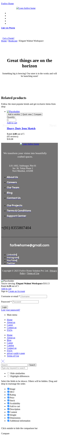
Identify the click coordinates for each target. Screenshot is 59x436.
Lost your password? (10, 310)
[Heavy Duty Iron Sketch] (13, 111)
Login (4, 307)
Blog (9, 340)
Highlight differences (19, 376)
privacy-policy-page (16, 353)
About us (11, 322)
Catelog (10, 345)
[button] (12, 123)
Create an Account (16, 291)
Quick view (27, 114)
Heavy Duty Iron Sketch (21, 128)
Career (10, 325)
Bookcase (12, 41)
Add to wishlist (14, 114)
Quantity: (11, 117)
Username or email (10, 296)
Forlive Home (7, 3)
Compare (37, 114)
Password (6, 301)
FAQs (9, 330)
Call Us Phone (8, 28)
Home (4, 41)
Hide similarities (17, 373)
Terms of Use (33, 273)
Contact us (11, 327)
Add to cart (6, 288)
